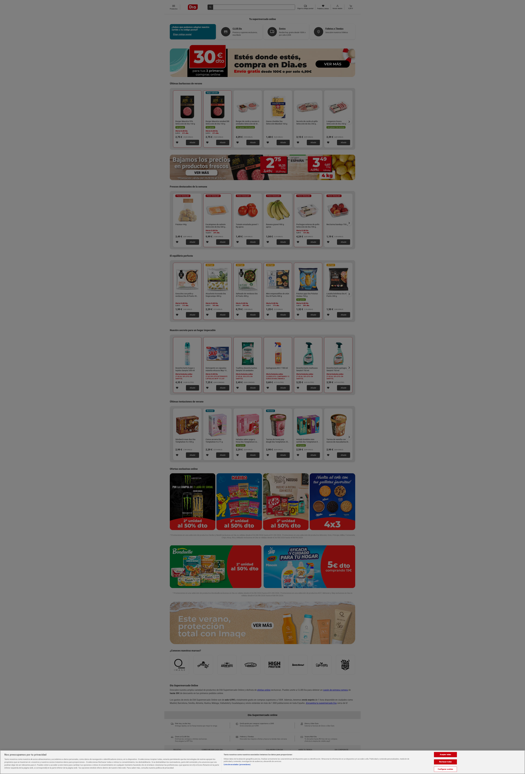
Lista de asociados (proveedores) (237, 764)
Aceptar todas (445, 754)
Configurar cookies (445, 769)
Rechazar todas (445, 762)
